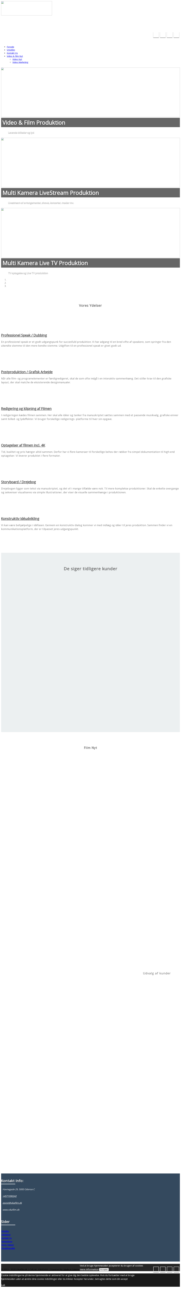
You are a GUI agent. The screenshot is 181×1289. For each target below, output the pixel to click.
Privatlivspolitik (8, 1248)
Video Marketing (20, 62)
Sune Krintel (90, 610)
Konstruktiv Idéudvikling (20, 518)
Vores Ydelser (7, 1245)
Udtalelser (6, 1234)
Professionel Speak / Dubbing (24, 335)
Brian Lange (50, 790)
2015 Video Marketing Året (55, 912)
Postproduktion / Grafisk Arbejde (27, 371)
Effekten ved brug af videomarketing (59, 775)
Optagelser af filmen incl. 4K (23, 445)
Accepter (104, 1269)
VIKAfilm (11, 49)
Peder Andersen (90, 701)
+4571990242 (170, 27)
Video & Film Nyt (15, 56)
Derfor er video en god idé (55, 867)
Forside (10, 46)
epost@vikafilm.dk (148, 27)
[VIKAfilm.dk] (26, 13)
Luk (3, 1284)
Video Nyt (17, 59)
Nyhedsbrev (6, 1241)
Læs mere (49, 785)
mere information (89, 1269)
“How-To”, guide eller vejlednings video (59, 821)
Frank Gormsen (90, 656)
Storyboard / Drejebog (18, 481)
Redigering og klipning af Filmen (26, 408)
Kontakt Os (12, 53)
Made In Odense (71, 1269)
